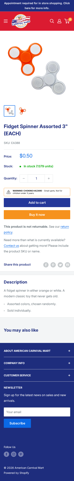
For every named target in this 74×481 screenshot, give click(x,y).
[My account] (59, 21)
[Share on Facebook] (46, 264)
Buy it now (37, 215)
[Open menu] (6, 21)
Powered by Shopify (16, 472)
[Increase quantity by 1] (49, 178)
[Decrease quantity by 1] (24, 178)
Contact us (11, 245)
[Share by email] (67, 264)
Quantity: (10, 178)
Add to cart (37, 202)
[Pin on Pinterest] (53, 264)
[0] (67, 21)
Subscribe (17, 423)
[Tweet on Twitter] (60, 264)
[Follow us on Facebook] (6, 454)
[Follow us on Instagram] (13, 454)
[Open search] (52, 21)
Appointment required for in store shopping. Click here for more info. (37, 6)
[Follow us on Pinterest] (21, 454)
